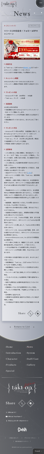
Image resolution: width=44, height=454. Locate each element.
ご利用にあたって (13, 438)
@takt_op (27, 67)
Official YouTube (14, 416)
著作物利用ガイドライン (21, 441)
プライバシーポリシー (30, 438)
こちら (29, 173)
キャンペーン (34, 26)
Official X (11, 412)
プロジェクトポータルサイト (17, 421)
